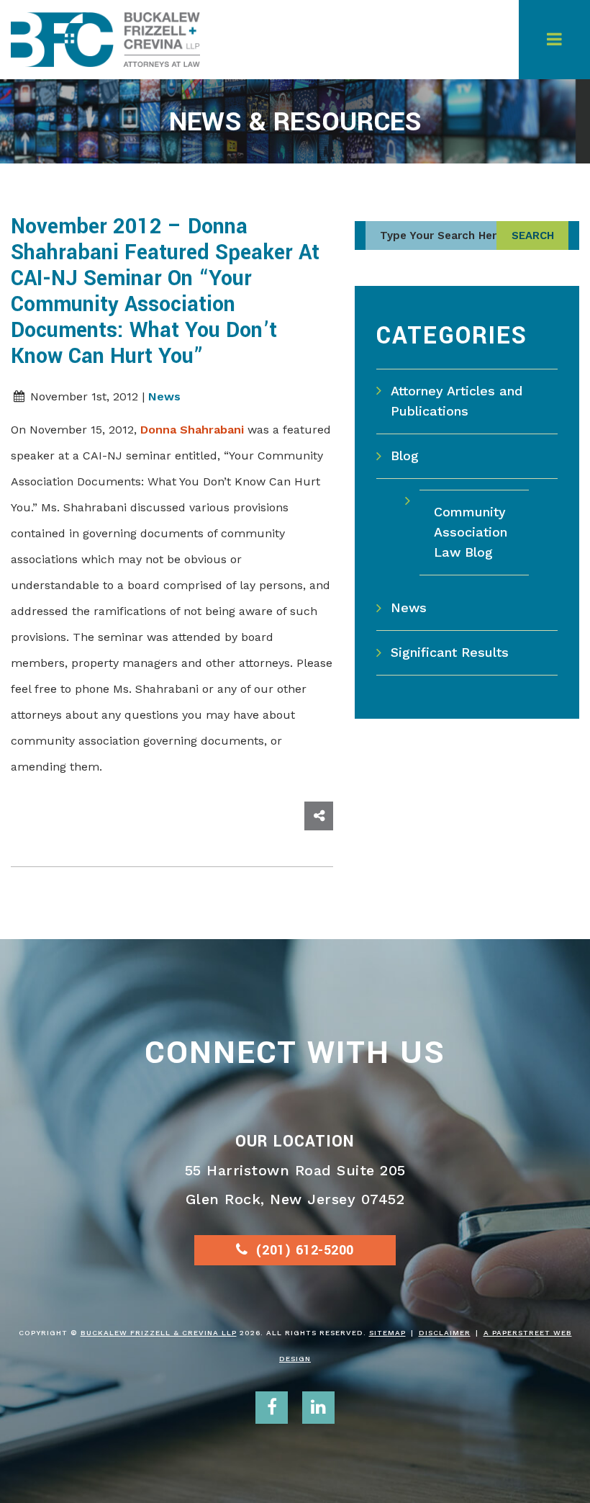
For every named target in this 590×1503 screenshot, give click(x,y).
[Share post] (318, 816)
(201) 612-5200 (304, 1250)
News (164, 396)
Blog (405, 455)
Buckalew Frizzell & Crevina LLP (159, 1333)
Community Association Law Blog (470, 532)
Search (533, 235)
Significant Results (450, 652)
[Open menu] (554, 39)
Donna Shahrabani (192, 429)
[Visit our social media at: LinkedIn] (318, 1407)
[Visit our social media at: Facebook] (271, 1407)
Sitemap (387, 1333)
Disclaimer (445, 1333)
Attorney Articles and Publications (456, 400)
